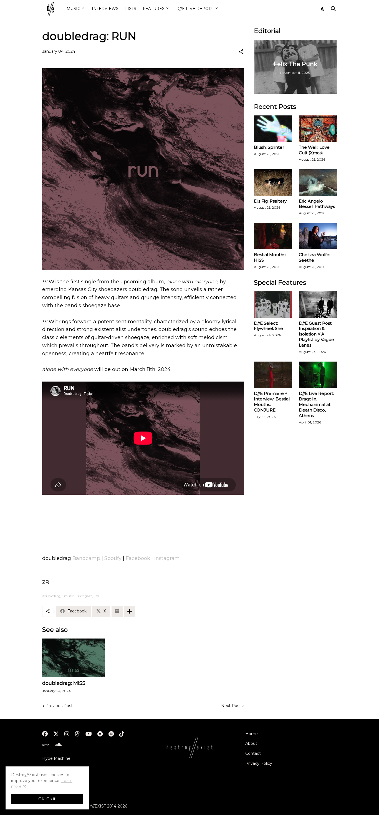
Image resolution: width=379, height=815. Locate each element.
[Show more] (129, 611)
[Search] (332, 9)
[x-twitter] (56, 734)
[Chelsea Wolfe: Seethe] (318, 236)
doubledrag (51, 596)
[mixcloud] (45, 745)
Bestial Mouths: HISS (270, 257)
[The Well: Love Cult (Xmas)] (318, 128)
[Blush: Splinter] (273, 128)
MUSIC (73, 8)
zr (97, 596)
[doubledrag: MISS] (73, 658)
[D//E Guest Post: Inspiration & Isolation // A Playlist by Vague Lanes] (318, 304)
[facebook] (45, 734)
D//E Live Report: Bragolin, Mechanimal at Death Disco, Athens (316, 404)
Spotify (113, 558)
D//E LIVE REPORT (195, 8)
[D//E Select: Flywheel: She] (273, 304)
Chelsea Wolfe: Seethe (314, 257)
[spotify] (111, 734)
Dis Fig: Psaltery (270, 201)
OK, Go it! (47, 798)
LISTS (130, 8)
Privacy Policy (258, 763)
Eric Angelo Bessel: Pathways (317, 203)
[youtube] (88, 734)
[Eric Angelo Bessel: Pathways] (318, 182)
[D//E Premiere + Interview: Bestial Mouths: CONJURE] (273, 375)
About (251, 743)
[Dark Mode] (323, 9)
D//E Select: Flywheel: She (268, 326)
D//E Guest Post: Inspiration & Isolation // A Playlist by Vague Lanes (316, 334)
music (69, 596)
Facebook (138, 558)
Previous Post (59, 705)
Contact (253, 753)
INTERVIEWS (105, 8)
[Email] (117, 611)
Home (251, 733)
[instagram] (66, 734)
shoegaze (84, 596)
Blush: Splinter (269, 147)
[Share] (241, 51)
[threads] (77, 734)
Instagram (167, 558)
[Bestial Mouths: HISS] (273, 236)
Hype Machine (56, 758)
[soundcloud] (58, 745)
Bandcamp (86, 558)
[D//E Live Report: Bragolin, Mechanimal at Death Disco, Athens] (318, 375)
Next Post (231, 705)
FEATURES (154, 8)
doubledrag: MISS (63, 683)
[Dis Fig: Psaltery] (273, 182)
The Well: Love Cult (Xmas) (314, 150)
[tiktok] (121, 734)
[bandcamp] (100, 734)
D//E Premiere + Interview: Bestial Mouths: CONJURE (272, 402)
